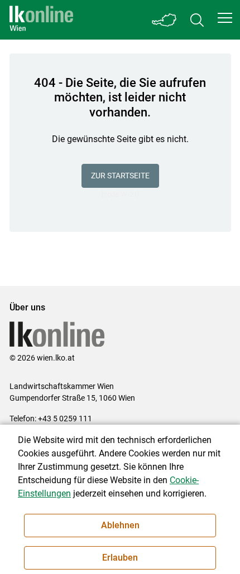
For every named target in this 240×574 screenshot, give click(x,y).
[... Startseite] (41, 20)
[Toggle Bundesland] (164, 20)
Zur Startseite (120, 175)
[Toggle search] (197, 20)
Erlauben (120, 557)
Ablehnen (120, 525)
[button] (225, 18)
